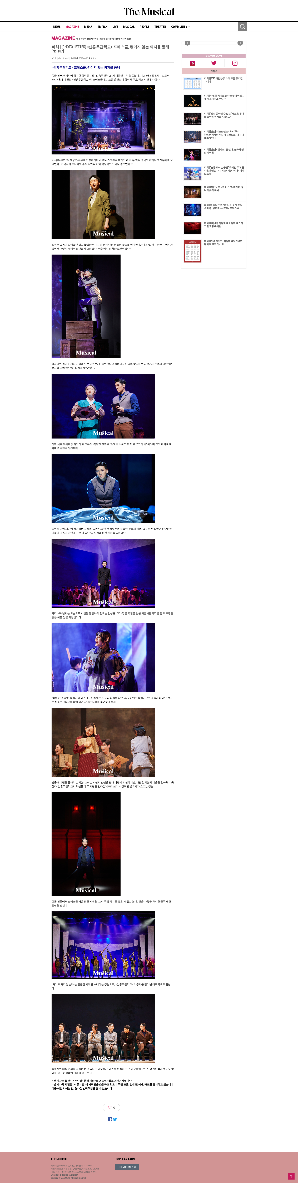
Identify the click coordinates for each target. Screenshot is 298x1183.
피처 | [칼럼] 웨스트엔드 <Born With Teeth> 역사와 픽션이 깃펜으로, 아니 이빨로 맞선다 (224, 134)
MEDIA (88, 26)
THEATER (160, 26)
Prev (187, 43)
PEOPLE (144, 26)
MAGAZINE (72, 26)
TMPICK (102, 26)
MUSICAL (129, 26)
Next (240, 43)
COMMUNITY (179, 26)
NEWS (56, 26)
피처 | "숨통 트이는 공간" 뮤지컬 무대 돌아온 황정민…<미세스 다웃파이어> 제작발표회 (224, 170)
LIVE (115, 26)
